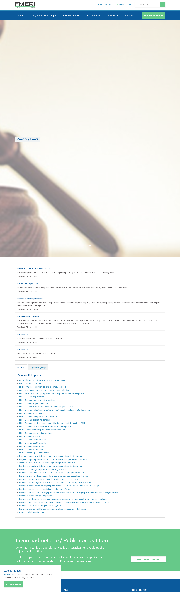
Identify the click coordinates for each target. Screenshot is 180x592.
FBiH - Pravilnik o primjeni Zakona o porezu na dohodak (44, 390)
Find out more (10, 574)
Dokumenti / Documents (120, 15)
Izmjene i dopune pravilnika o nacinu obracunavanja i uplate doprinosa (50, 456)
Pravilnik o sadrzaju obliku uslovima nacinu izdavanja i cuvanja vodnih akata (52, 508)
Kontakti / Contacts (153, 15)
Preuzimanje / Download (148, 559)
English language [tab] (38, 367)
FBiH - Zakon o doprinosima (31, 396)
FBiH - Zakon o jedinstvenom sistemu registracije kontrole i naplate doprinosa (54, 410)
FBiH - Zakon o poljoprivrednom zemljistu (38, 416)
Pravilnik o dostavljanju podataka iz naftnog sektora (42, 469)
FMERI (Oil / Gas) (25, 5)
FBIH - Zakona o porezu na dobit (34, 452)
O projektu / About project (43, 15)
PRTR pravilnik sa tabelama (31, 512)
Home (21, 15)
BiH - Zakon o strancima (30, 383)
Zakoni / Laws (102, 4)
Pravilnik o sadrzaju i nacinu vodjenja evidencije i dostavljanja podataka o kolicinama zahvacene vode (64, 502)
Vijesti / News (94, 15)
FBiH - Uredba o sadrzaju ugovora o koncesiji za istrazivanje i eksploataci (52, 393)
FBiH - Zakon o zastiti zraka (31, 446)
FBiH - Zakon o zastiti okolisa (32, 449)
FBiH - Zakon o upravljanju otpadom (35, 433)
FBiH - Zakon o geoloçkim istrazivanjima (37, 400)
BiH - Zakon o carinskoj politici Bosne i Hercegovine (42, 380)
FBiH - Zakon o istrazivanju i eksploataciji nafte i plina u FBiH (46, 406)
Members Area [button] (125, 4)
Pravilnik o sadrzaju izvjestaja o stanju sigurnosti (41, 505)
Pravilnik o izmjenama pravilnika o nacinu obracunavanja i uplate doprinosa (52, 472)
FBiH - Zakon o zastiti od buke (32, 439)
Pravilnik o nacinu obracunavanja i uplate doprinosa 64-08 (45, 489)
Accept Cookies (13, 584)
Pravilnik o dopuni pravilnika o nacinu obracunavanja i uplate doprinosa (50, 466)
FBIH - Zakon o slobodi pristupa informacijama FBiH (42, 429)
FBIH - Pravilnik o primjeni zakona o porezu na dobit (42, 386)
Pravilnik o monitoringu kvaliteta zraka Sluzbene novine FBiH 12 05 (49, 479)
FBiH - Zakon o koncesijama (31, 413)
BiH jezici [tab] (21, 367)
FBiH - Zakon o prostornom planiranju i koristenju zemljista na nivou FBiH (52, 423)
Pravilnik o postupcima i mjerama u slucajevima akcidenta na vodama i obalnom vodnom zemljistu (63, 499)
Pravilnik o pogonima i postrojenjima (35, 495)
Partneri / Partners (72, 15)
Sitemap (112, 4)
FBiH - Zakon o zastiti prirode (32, 442)
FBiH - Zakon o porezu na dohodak (34, 419)
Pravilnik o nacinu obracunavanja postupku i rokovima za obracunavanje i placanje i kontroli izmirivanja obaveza (68, 492)
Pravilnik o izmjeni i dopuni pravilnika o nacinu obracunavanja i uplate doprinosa (54, 475)
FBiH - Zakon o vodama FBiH (32, 436)
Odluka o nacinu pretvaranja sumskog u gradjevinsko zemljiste (47, 462)
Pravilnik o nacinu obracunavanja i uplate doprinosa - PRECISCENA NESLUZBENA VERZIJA (59, 485)
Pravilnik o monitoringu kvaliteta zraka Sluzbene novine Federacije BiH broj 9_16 (55, 482)
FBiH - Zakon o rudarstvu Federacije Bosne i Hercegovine (45, 426)
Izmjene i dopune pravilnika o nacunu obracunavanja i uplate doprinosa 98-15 (53, 459)
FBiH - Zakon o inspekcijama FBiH (34, 403)
